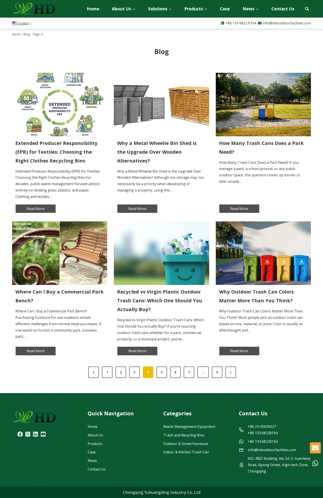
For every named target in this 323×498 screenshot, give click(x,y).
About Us (95, 435)
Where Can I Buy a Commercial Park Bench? (59, 296)
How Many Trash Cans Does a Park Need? (261, 147)
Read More (41, 209)
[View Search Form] (307, 9)
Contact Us (282, 9)
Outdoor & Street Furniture (185, 443)
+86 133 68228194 (263, 441)
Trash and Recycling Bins (183, 435)
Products (95, 443)
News (92, 460)
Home (93, 9)
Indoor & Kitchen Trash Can (186, 452)
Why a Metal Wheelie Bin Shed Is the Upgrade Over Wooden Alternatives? (157, 152)
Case (225, 9)
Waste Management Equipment (189, 426)
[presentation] (59, 104)
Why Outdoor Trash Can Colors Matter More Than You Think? (256, 296)
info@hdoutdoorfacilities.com (272, 449)
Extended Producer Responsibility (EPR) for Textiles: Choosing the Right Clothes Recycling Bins (56, 152)
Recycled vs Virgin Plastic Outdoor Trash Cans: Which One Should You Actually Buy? (159, 300)
